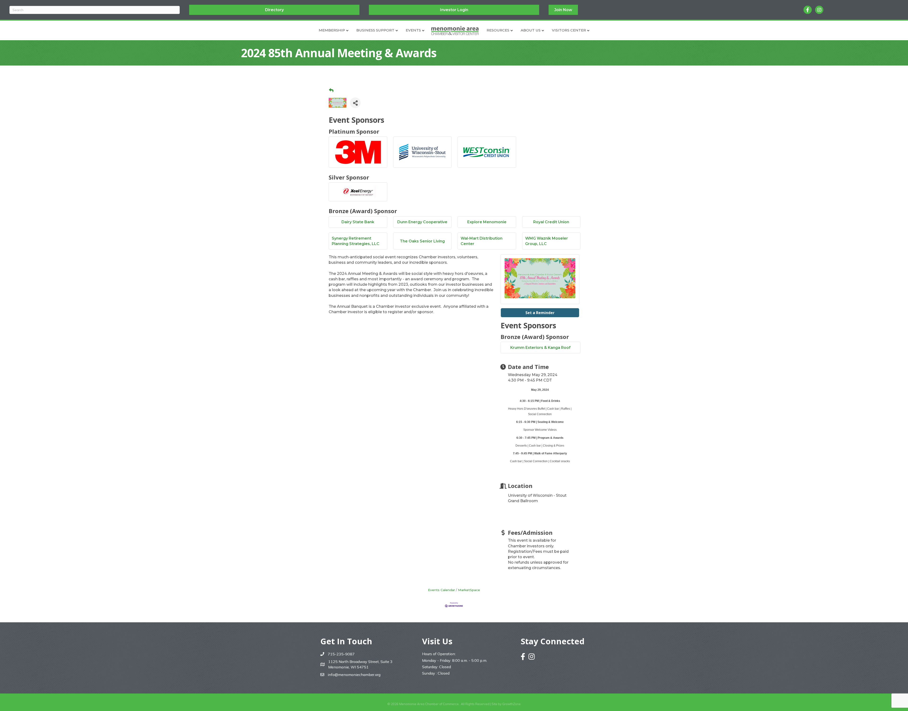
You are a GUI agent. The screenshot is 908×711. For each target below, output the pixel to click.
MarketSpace (469, 590)
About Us (531, 30)
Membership (332, 30)
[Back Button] (331, 90)
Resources (498, 30)
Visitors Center (569, 30)
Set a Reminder (539, 312)
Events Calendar (441, 590)
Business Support (375, 30)
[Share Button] (355, 102)
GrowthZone (511, 704)
